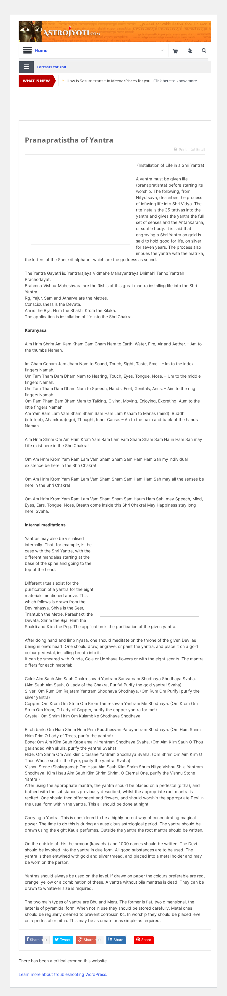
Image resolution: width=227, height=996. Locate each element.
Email (200, 149)
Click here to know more (175, 80)
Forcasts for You (51, 67)
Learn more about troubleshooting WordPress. (63, 974)
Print (183, 149)
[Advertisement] (66, 103)
